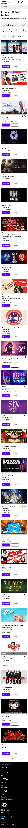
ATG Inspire (4, 790)
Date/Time (13, 25)
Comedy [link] (17, 31)
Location (5, 25)
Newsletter (4, 787)
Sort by (12, 36)
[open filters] (22, 25)
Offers (2, 794)
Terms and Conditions (6, 799)
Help (2, 775)
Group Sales (4, 797)
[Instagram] (3, 767)
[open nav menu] (25, 2)
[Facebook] (6, 767)
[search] (19, 2)
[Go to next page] (18, 759)
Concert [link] (23, 31)
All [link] (3, 31)
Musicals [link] (10, 31)
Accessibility (4, 778)
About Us (3, 782)
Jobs (2, 785)
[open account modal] (22, 2)
